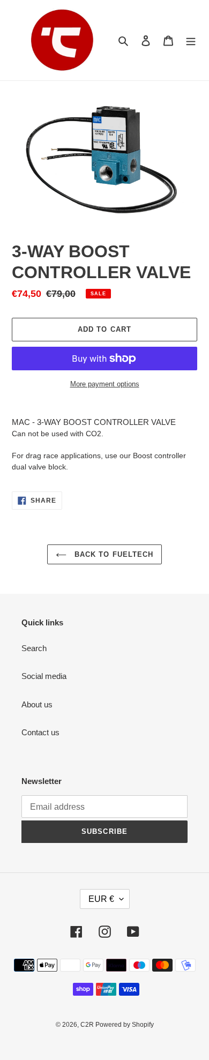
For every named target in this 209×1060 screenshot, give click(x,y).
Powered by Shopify (124, 1024)
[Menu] (191, 40)
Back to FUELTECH (112, 554)
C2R (87, 1024)
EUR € (101, 899)
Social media (43, 676)
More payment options (104, 384)
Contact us (40, 732)
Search (34, 648)
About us (37, 704)
